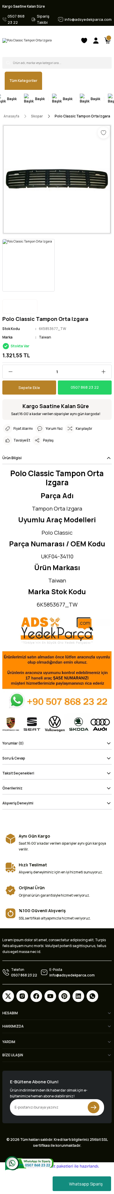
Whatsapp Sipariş (86, 1184)
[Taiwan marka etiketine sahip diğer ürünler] (19, 306)
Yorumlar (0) (13, 743)
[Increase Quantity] (106, 372)
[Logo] (27, 40)
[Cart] (107, 40)
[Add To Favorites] (103, 133)
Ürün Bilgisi (12, 457)
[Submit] (93, 1107)
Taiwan (45, 337)
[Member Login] (96, 40)
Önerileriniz (12, 788)
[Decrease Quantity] (8, 372)
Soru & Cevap (13, 758)
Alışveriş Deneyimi (17, 803)
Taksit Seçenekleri (18, 773)
